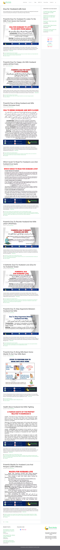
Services (30, 2)
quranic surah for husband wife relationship (25, 212)
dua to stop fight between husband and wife (10, 455)
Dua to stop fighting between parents (21, 344)
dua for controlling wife (7, 256)
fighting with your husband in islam (22, 455)
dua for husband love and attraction (9, 299)
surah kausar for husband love (27, 300)
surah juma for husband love (30, 213)
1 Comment (6, 215)
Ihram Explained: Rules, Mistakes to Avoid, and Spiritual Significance (9, 536)
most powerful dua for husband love (32, 299)
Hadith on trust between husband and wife (25, 456)
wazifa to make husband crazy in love (13, 214)
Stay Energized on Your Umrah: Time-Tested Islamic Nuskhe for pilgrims (8, 531)
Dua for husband (6, 152)
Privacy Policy (46, 2)
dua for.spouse (6, 399)
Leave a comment (7, 258)
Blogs (35, 2)
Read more (11, 50)
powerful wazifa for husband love (29, 515)
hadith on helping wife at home (18, 399)
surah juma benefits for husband (21, 213)
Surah (5, 211)
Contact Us (51, 2)
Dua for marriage (22, 211)
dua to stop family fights (12, 344)
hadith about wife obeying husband (13, 456)
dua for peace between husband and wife (10, 343)
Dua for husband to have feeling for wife (24, 153)
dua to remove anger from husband (22, 343)
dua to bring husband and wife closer (10, 257)
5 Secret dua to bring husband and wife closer (11, 153)
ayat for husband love (7, 515)
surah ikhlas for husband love (11, 213)
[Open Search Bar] (55, 2)
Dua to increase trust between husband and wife (19, 154)
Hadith (21, 454)
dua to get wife (11, 399)
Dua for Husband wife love (13, 152)
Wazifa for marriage (28, 211)
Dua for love (25, 2)
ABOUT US (40, 2)
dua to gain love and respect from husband (17, 515)
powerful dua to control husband (8, 300)
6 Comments (6, 155)
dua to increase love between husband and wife (11, 212)
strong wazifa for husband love (17, 300)
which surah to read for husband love (24, 214)
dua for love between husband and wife (17, 256)
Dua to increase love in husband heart (20, 299)
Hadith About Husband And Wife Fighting (18, 407)
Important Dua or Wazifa (7, 255)
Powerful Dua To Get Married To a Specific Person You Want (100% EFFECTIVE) (49, 17)
